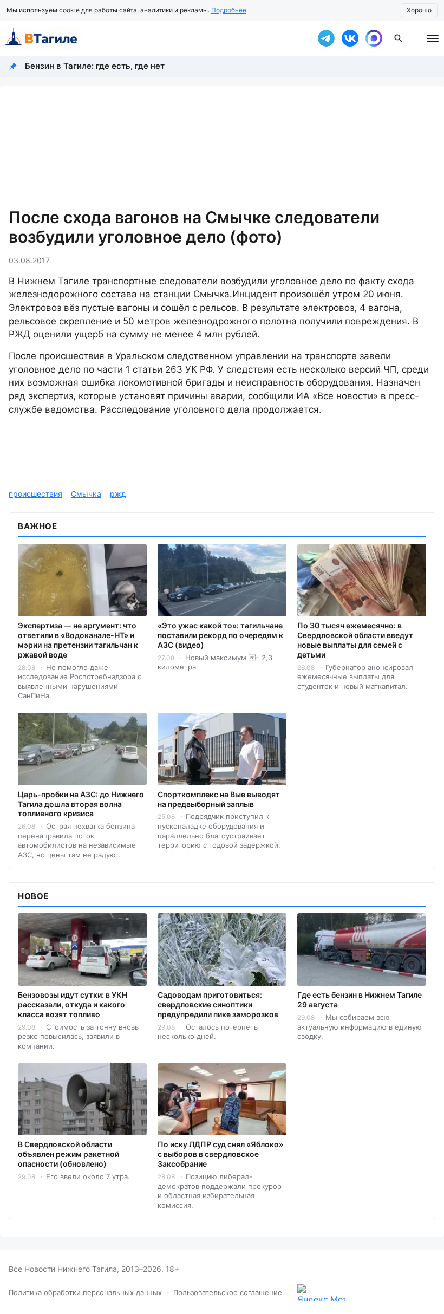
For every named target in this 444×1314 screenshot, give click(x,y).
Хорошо (419, 10)
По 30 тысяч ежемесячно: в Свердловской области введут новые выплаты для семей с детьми (355, 640)
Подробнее (228, 10)
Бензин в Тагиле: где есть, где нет (95, 66)
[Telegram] (326, 38)
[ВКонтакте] (350, 38)
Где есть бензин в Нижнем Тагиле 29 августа (359, 999)
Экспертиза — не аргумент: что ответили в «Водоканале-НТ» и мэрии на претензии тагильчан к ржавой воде (78, 640)
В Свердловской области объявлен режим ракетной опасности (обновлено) (68, 1154)
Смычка (86, 493)
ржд (118, 493)
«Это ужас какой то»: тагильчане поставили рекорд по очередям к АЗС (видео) (220, 635)
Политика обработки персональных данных (85, 1292)
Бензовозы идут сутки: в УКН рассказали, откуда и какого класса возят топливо (72, 1004)
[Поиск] (398, 38)
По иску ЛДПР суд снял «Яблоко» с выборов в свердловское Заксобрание (220, 1154)
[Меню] (432, 38)
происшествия (35, 493)
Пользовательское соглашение (227, 1292)
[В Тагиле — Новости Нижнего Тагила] (151, 38)
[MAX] (373, 38)
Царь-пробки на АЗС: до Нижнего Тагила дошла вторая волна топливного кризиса (81, 804)
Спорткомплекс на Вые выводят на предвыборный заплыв (219, 799)
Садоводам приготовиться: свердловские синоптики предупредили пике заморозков (218, 1004)
